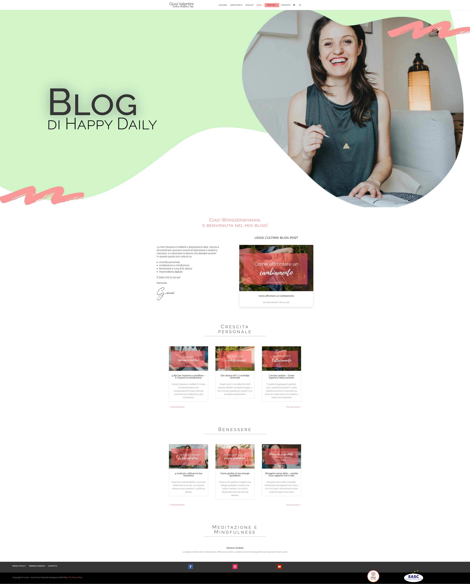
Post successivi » (293, 407)
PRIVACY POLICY (19, 566)
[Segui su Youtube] (279, 566)
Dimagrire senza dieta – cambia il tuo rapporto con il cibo (281, 474)
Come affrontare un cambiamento (276, 296)
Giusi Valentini (272, 302)
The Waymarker (75, 577)
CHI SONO (223, 5)
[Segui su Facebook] (190, 566)
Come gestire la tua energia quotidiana (234, 474)
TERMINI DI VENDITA (37, 566)
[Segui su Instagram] (235, 566)
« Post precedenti (176, 407)
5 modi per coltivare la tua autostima (188, 474)
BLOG (259, 5)
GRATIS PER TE (236, 5)
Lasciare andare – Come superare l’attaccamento (281, 376)
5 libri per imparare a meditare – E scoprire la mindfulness (188, 376)
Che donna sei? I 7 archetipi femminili (235, 376)
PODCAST (249, 5)
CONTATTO (285, 5)
